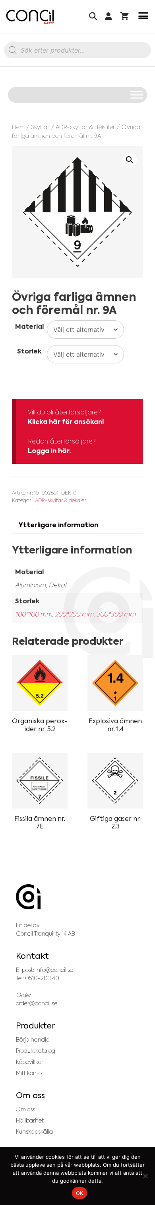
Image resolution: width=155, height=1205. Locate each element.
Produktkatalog (35, 1050)
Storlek (29, 351)
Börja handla (33, 1039)
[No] (145, 1176)
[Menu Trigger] (143, 17)
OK (79, 1193)
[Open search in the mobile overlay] (77, 52)
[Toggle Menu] (136, 94)
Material (29, 326)
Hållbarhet (30, 1120)
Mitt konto (29, 1073)
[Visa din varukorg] (124, 17)
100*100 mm (33, 614)
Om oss (25, 1109)
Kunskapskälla (34, 1131)
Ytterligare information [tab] (58, 525)
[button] (129, 160)
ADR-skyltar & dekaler (85, 127)
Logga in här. (49, 450)
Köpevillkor (29, 1062)
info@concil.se (54, 969)
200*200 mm (74, 614)
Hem (18, 127)
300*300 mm (116, 614)
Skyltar (40, 127)
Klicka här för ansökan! (66, 421)
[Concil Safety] (30, 17)
